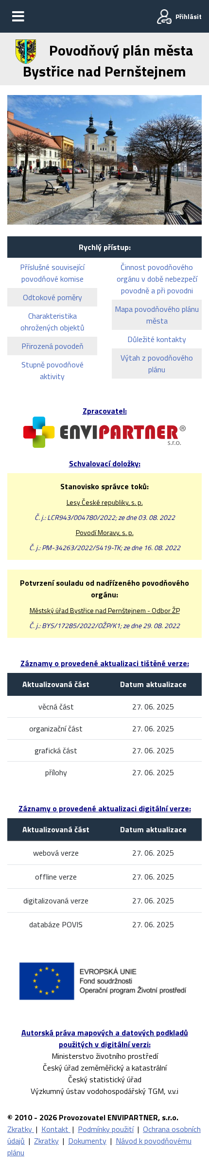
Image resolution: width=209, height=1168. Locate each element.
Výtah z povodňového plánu (157, 363)
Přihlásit (188, 16)
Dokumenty (87, 1141)
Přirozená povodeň (52, 346)
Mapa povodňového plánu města (157, 314)
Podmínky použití (106, 1129)
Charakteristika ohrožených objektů (52, 321)
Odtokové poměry (52, 297)
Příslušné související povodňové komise (52, 273)
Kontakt (55, 1129)
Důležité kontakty (156, 339)
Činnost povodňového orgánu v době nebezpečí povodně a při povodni (157, 278)
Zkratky (20, 1129)
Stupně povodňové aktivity (52, 370)
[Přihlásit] (164, 16)
